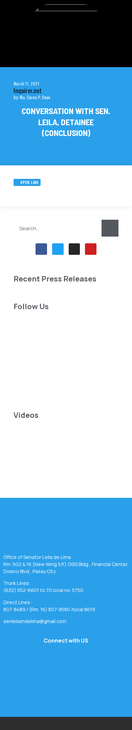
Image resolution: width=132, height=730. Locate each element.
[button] (66, 48)
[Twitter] (58, 249)
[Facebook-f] (41, 249)
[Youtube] (90, 249)
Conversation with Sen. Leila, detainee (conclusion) (66, 122)
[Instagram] (74, 249)
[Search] (110, 228)
